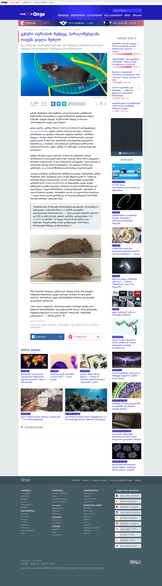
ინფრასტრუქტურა (27, 530)
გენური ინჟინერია (48, 325)
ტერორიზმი (25, 496)
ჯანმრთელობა (67, 29)
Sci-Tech (56, 29)
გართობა (87, 519)
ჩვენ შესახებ (76, 480)
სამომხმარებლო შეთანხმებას (65, 568)
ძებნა (51, 2)
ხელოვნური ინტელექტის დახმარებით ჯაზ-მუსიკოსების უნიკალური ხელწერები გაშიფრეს (126, 427)
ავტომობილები (89, 514)
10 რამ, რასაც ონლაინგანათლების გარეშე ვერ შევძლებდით (126, 178)
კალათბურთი (57, 535)
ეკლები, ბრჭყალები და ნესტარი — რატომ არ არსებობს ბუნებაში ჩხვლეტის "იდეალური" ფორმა (95, 368)
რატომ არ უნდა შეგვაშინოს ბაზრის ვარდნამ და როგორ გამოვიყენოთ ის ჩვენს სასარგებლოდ (126, 334)
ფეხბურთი (56, 529)
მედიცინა (77, 29)
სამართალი (25, 528)
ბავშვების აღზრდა (90, 499)
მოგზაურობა (88, 511)
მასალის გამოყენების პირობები (120, 480)
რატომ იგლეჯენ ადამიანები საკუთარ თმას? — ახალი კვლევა (65, 367)
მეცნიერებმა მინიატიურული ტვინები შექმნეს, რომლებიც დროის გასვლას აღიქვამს (126, 457)
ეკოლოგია (25, 514)
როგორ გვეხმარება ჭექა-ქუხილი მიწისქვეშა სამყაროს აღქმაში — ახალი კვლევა (126, 366)
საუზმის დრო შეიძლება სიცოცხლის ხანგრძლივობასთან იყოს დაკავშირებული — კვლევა (126, 241)
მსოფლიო (24, 499)
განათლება (25, 516)
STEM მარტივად (94, 15)
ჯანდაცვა (24, 519)
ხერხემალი (94, 325)
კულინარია (88, 516)
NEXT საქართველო (113, 15)
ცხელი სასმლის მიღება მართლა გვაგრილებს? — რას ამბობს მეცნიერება (43, 404)
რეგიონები (25, 525)
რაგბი (54, 532)
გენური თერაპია (82, 325)
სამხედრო (24, 507)
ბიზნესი (54, 496)
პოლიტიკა (26, 491)
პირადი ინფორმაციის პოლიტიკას (91, 568)
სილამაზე (87, 508)
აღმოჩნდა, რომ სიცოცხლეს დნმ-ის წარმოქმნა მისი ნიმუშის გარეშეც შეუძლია (126, 396)
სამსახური (87, 525)
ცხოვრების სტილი (93, 505)
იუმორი (86, 522)
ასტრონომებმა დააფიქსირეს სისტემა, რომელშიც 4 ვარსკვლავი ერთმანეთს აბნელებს (126, 209)
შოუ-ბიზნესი (56, 523)
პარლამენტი (25, 493)
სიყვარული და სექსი (91, 528)
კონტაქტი (138, 480)
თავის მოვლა (89, 502)
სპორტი (56, 527)
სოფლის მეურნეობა (59, 502)
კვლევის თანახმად (39, 131)
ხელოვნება (56, 520)
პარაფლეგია (35, 327)
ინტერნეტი (56, 511)
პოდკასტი (137, 15)
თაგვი (72, 325)
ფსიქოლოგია (89, 493)
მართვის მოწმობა (40, 2)
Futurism (41, 321)
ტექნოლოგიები (78, 15)
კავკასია (24, 502)
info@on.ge (34, 563)
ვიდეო (127, 15)
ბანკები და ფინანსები (60, 493)
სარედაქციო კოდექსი (99, 480)
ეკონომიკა (57, 491)
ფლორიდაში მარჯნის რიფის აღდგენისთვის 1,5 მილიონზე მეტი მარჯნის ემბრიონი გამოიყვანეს (87, 404)
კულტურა (57, 517)
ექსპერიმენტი (63, 325)
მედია (23, 533)
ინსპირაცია (88, 530)
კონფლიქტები (26, 505)
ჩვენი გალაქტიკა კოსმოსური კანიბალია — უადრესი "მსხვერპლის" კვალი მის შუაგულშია (126, 273)
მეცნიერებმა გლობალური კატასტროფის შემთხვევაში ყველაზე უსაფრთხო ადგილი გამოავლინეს (35, 368)
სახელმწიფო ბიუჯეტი (60, 499)
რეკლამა (86, 480)
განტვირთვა (26, 2)
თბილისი (24, 522)
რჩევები (86, 533)
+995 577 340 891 (48, 563)
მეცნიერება (63, 15)
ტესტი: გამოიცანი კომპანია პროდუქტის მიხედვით (126, 303)
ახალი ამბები (15, 2)
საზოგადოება (28, 511)
